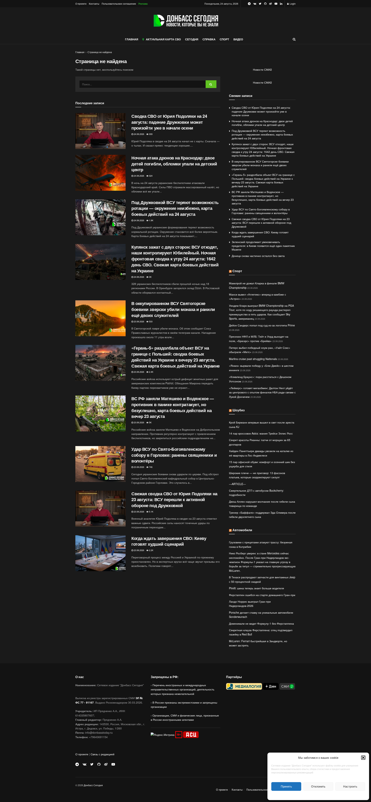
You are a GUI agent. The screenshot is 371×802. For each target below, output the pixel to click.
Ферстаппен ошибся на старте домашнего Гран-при (262, 595)
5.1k (150, 511)
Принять (286, 786)
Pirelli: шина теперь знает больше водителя (256, 588)
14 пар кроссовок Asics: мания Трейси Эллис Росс (261, 433)
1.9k (150, 220)
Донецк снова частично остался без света (258, 256)
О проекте (81, 3)
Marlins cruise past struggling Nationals (253, 359)
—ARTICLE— (237, 484)
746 (150, 466)
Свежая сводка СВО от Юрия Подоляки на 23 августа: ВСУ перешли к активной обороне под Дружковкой (174, 499)
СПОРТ (224, 39)
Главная (79, 52)
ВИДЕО (238, 39)
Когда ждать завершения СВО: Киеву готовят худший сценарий (168, 541)
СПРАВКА (209, 39)
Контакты (94, 3)
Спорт (237, 271)
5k (149, 422)
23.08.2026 (138, 321)
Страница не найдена (100, 52)
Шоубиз (238, 410)
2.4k (150, 371)
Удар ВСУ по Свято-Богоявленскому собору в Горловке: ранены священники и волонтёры (174, 455)
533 (150, 321)
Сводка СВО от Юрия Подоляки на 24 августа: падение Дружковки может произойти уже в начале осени (169, 122)
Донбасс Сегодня (93, 785)
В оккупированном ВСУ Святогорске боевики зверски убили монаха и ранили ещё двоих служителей (173, 309)
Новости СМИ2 (262, 69)
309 (150, 134)
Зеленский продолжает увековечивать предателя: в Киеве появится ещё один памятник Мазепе (263, 245)
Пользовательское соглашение (119, 3)
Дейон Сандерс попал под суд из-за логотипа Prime (262, 325)
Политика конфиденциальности (318, 795)
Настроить (350, 786)
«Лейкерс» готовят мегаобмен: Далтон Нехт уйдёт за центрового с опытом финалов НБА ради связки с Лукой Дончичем (262, 392)
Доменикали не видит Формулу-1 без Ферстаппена (261, 623)
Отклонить (318, 786)
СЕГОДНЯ (191, 39)
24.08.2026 (138, 134)
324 (150, 175)
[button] (363, 758)
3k (149, 276)
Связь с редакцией (102, 754)
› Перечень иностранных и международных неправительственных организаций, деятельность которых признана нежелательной (182, 689)
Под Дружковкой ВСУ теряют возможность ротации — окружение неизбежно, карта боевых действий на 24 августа (175, 208)
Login (292, 3)
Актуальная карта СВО (163, 39)
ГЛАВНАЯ (131, 39)
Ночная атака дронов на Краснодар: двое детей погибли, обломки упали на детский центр (174, 164)
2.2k (150, 550)
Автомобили (242, 530)
